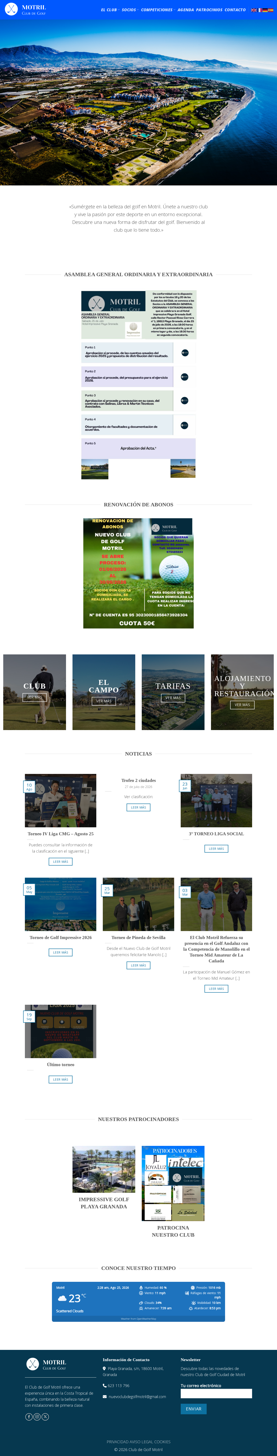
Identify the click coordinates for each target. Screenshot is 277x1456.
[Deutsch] (265, 9)
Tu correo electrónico (201, 1385)
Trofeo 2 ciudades (138, 780)
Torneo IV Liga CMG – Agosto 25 (61, 833)
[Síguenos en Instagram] (37, 1417)
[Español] (271, 9)
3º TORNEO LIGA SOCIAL (216, 833)
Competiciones (157, 9)
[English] (254, 9)
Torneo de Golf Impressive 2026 (61, 937)
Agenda (186, 9)
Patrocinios (209, 9)
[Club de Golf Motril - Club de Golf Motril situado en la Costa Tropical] (25, 9)
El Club (109, 9)
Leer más (60, 861)
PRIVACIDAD (118, 1441)
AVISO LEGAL (141, 1441)
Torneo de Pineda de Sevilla (138, 937)
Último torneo (60, 1064)
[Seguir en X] (45, 1417)
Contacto (235, 9)
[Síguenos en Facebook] (29, 1417)
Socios (129, 9)
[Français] (260, 9)
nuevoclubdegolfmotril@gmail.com (137, 1396)
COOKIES (162, 1441)
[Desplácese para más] (138, 173)
